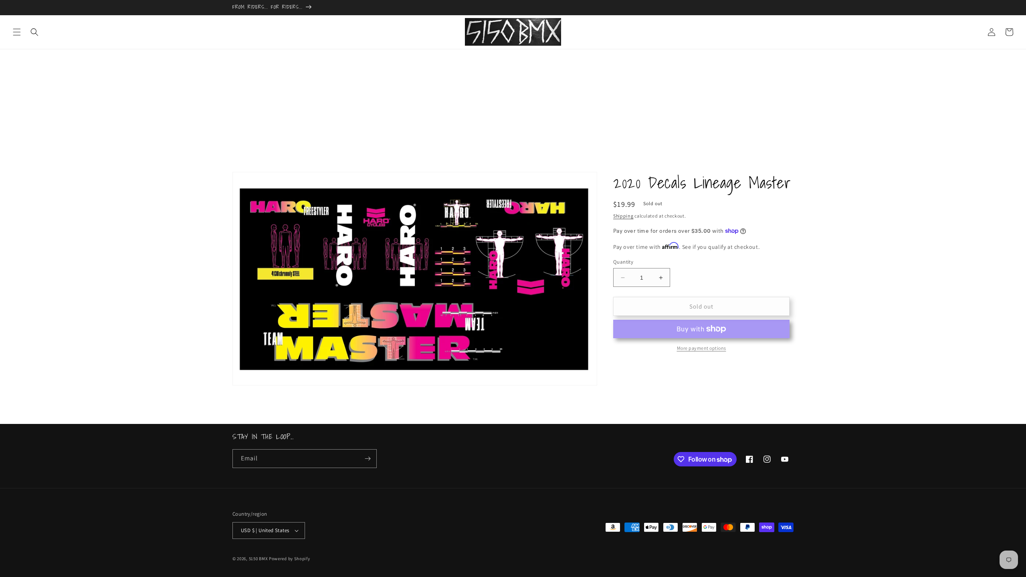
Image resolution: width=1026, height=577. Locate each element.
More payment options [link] (701, 348)
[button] (17, 32)
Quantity (623, 261)
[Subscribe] (367, 458)
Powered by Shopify (289, 558)
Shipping (623, 216)
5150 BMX (258, 558)
